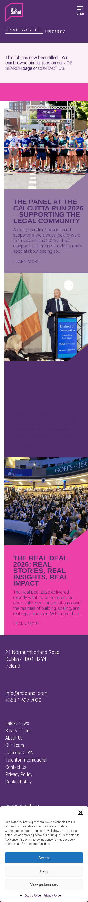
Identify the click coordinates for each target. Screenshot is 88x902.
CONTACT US (51, 68)
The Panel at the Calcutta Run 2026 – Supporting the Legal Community (48, 211)
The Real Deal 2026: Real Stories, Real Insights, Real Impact (40, 570)
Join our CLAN (19, 752)
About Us (14, 738)
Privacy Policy (52, 895)
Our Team (14, 745)
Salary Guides (18, 730)
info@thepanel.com (26, 693)
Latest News (17, 723)
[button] (80, 812)
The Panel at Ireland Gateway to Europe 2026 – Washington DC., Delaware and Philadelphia (45, 389)
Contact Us (15, 767)
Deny (44, 871)
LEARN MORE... (27, 261)
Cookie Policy (32, 895)
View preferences (44, 884)
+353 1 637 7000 (23, 700)
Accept (44, 858)
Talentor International (26, 759)
